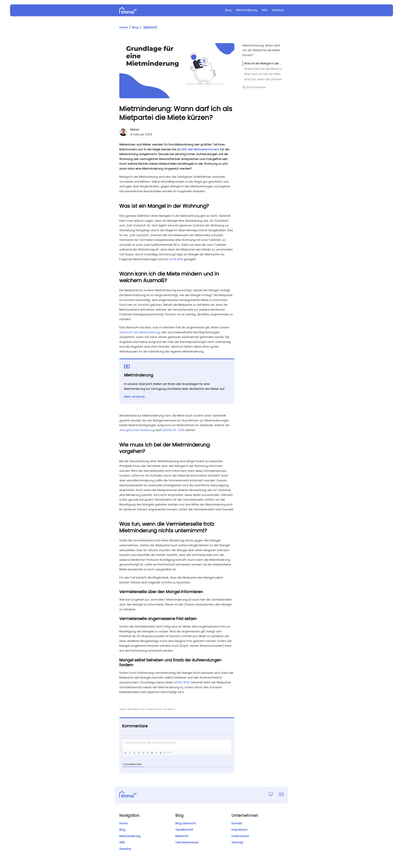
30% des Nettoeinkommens (200, 149)
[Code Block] (156, 753)
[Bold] (125, 753)
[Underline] (134, 753)
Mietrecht (150, 27)
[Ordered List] (143, 753)
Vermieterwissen (187, 842)
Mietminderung (246, 10)
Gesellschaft (184, 830)
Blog (228, 10)
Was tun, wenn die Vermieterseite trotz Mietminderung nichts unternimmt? (264, 79)
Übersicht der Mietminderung (139, 332)
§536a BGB (181, 682)
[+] (169, 752)
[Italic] (130, 753)
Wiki (264, 10)
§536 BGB (176, 259)
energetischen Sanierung (136, 430)
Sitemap (237, 842)
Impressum (239, 830)
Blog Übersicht (185, 823)
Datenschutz (240, 836)
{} (165, 752)
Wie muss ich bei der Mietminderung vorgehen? (264, 74)
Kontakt (237, 823)
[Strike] (138, 753)
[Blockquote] (152, 753)
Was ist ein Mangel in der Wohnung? (264, 63)
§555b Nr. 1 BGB (174, 430)
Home (123, 27)
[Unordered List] (147, 753)
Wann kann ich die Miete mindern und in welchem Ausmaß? (264, 69)
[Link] (161, 753)
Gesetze (278, 10)
